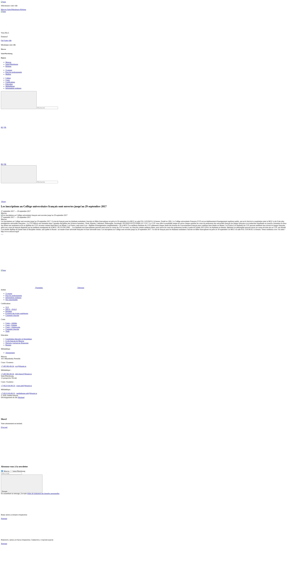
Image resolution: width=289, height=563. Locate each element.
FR (5, 127)
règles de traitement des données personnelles (43, 493)
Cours (7, 80)
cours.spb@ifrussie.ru (24, 386)
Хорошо (4, 519)
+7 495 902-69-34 (7, 366)
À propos (8, 70)
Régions (23, 9)
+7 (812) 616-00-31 (8, 393)
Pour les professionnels (13, 72)
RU (2, 127)
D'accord (4, 427)
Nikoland (21, 397)
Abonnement (10, 353)
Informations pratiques (13, 88)
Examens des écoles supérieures (16, 313)
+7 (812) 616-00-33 (8, 386)
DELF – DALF (11, 309)
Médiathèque (10, 86)
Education (9, 84)
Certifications (10, 82)
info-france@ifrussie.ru (23, 374)
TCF (7, 307)
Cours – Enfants (11, 325)
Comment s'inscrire (12, 315)
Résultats (8, 311)
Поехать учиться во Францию (16, 343)
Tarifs (7, 331)
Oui (2, 40)
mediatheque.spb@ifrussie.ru (26, 393)
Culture (8, 78)
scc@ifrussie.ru (20, 366)
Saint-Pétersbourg (13, 9)
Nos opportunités (11, 300)
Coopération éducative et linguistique (18, 339)
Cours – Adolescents (12, 327)
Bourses (8, 345)
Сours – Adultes (11, 323)
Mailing (8, 74)
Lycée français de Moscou (14, 341)
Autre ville (8, 40)
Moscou (4, 9)
